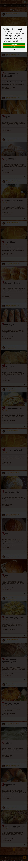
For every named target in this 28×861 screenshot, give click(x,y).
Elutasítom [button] (14, 46)
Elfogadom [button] (14, 44)
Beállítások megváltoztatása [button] (14, 49)
